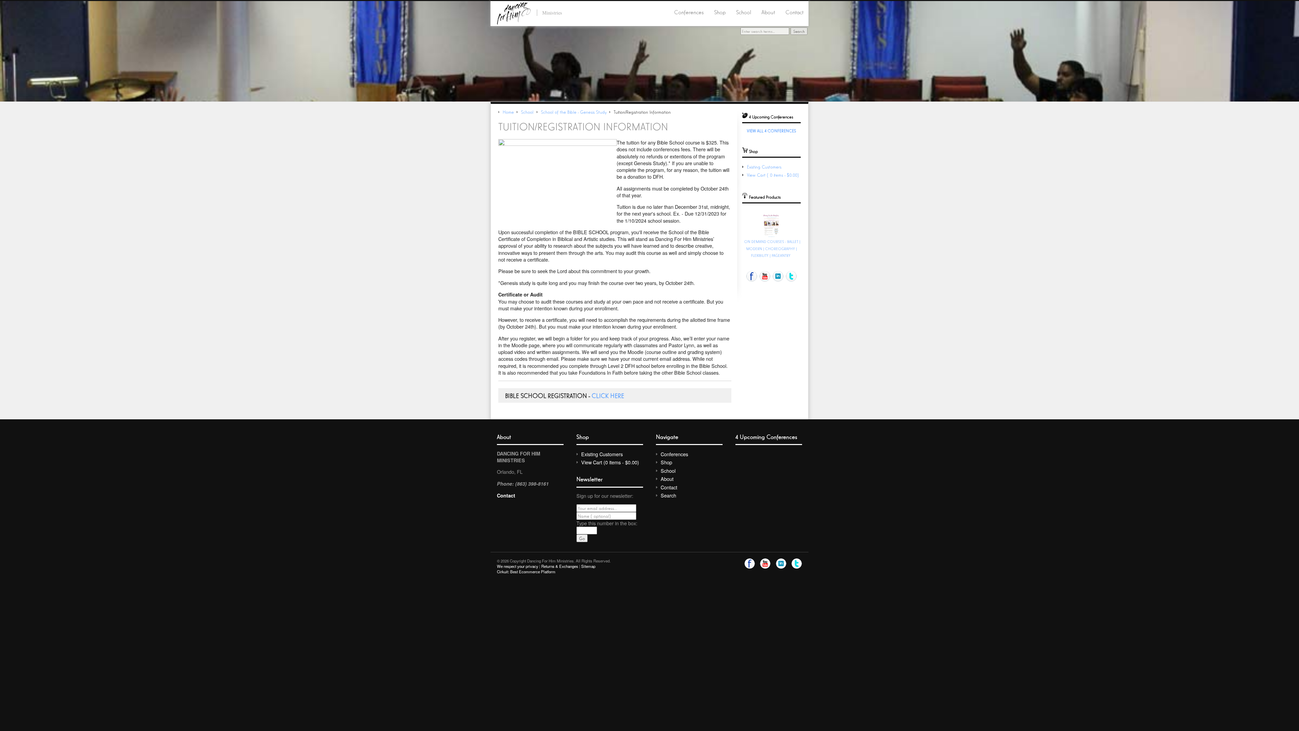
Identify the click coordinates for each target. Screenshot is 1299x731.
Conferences (689, 12)
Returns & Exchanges (559, 566)
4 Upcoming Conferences (766, 436)
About (768, 12)
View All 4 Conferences (771, 130)
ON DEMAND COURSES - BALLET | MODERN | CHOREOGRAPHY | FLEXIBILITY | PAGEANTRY (772, 248)
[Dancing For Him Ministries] (514, 12)
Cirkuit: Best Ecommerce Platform (526, 571)
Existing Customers (764, 167)
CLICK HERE (608, 395)
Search (668, 495)
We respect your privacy (517, 566)
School (743, 12)
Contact (794, 12)
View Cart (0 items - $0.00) (773, 175)
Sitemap (588, 566)
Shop (720, 12)
